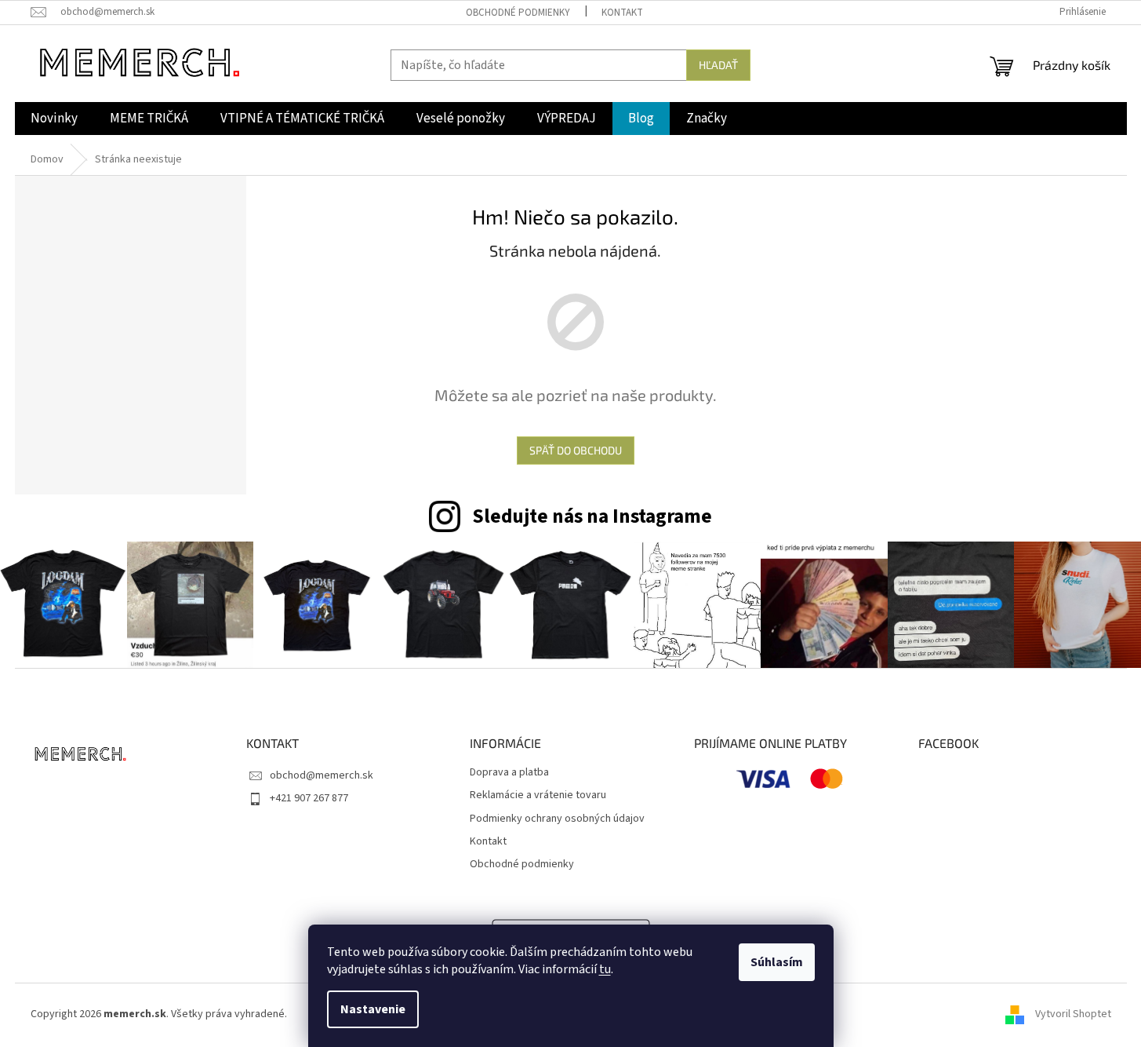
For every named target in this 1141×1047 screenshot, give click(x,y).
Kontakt (622, 12)
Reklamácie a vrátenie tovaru (538, 795)
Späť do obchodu (575, 450)
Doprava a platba (509, 772)
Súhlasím (776, 962)
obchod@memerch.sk (321, 775)
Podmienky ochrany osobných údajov (557, 819)
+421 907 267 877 (309, 798)
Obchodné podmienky (518, 12)
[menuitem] (54, 118)
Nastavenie (372, 1009)
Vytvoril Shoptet (1073, 1015)
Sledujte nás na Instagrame (592, 516)
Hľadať (718, 64)
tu (605, 969)
